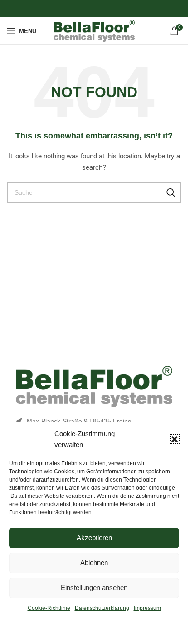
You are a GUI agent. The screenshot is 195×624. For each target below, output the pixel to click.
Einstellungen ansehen (94, 587)
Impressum (147, 608)
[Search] (171, 192)
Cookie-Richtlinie (49, 608)
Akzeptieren (94, 537)
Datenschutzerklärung (102, 608)
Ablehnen (94, 562)
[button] (174, 439)
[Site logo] (94, 30)
